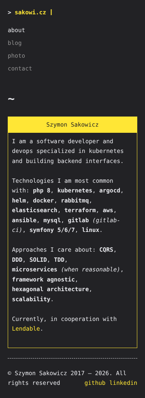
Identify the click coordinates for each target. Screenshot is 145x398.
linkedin (123, 382)
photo (16, 55)
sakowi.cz (30, 12)
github (95, 382)
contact (20, 68)
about (16, 30)
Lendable (26, 328)
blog (15, 42)
